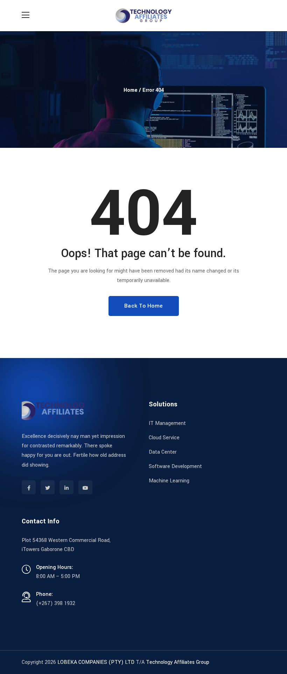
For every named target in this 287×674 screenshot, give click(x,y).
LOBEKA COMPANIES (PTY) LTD (95, 662)
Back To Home (143, 306)
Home (131, 90)
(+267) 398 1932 (55, 603)
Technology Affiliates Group (177, 662)
